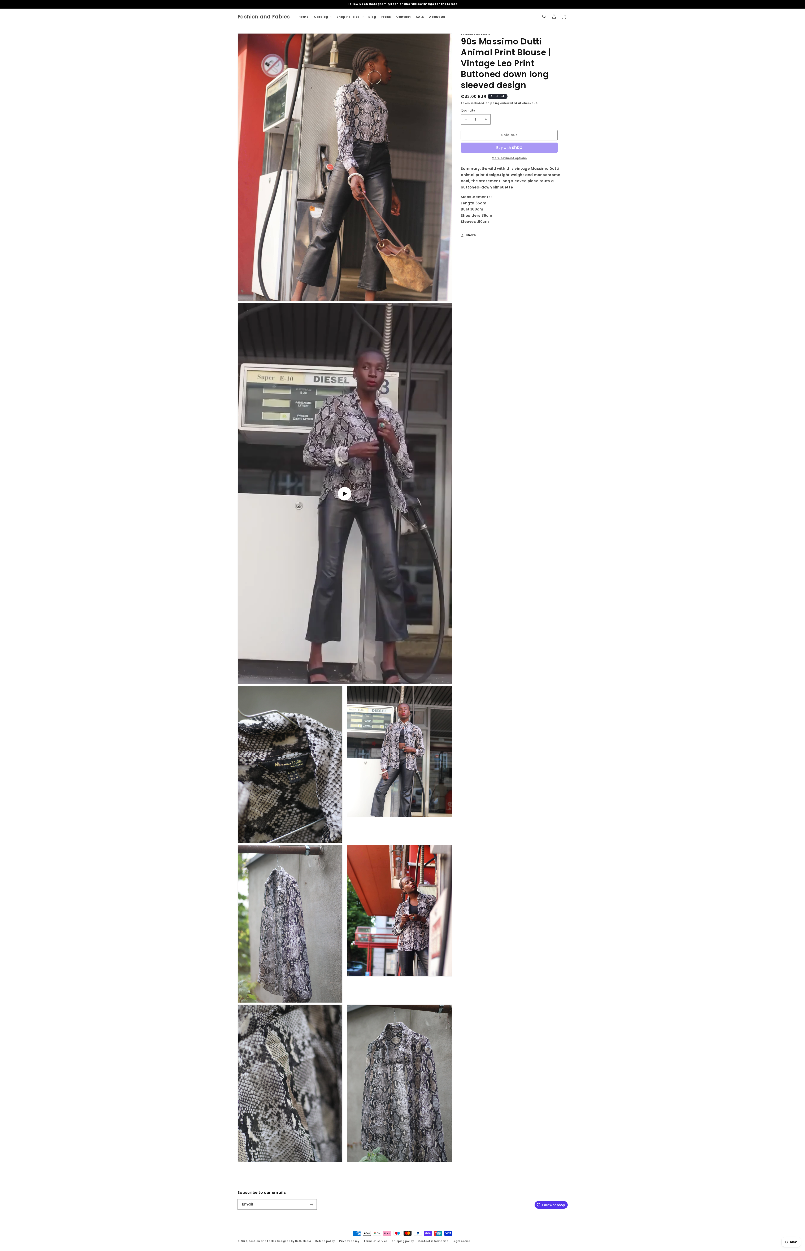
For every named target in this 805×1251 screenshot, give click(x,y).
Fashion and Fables (262, 1241)
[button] (322, 16)
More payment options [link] (509, 158)
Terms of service (376, 1241)
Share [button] (471, 235)
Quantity (468, 111)
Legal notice (461, 1241)
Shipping (492, 103)
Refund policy (325, 1241)
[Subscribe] (311, 1204)
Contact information (433, 1241)
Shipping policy (403, 1241)
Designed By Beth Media (294, 1241)
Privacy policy (349, 1241)
